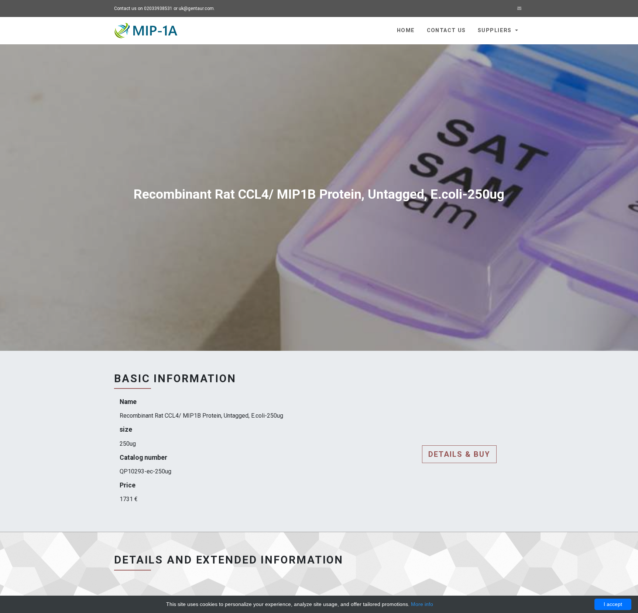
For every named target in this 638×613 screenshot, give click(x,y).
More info (422, 604)
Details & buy (459, 454)
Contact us (446, 30)
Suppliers (496, 30)
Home (406, 30)
